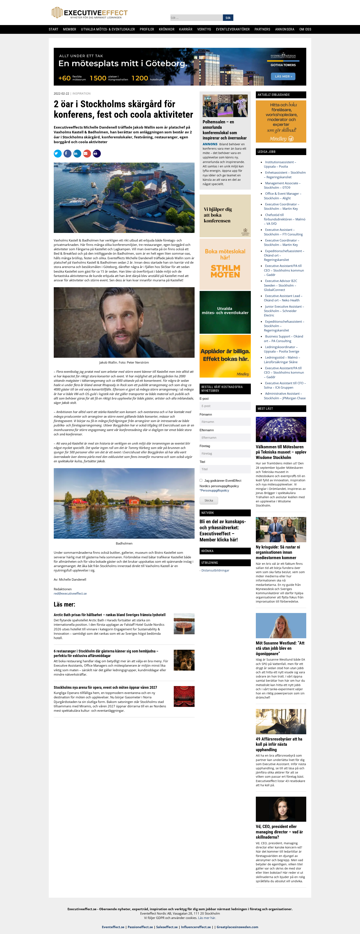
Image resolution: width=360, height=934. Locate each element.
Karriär (187, 29)
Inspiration (81, 93)
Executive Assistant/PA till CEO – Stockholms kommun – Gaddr (284, 270)
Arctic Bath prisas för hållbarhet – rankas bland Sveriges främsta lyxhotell (110, 615)
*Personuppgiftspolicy (214, 490)
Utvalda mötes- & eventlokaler (109, 29)
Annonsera (286, 29)
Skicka (209, 500)
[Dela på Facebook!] (68, 153)
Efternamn (207, 430)
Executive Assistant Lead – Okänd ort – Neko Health (283, 298)
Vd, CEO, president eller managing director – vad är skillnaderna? (279, 832)
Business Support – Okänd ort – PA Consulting (283, 338)
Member (71, 29)
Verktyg (205, 29)
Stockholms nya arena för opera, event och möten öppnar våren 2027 (105, 687)
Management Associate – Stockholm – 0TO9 (282, 185)
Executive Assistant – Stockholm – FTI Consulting (283, 231)
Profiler (148, 29)
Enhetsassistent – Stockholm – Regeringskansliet (285, 174)
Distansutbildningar (215, 570)
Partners (264, 29)
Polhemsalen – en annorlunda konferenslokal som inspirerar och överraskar (225, 129)
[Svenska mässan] (180, 84)
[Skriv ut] (97, 154)
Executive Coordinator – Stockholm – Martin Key (281, 206)
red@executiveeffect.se (70, 593)
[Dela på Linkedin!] (78, 153)
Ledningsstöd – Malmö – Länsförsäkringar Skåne (282, 359)
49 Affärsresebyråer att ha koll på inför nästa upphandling (279, 744)
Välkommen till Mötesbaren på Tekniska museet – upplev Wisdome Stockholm (281, 452)
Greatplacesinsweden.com (237, 927)
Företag (205, 446)
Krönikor (168, 29)
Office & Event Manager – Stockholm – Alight (282, 195)
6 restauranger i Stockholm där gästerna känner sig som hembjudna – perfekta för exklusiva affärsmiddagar (106, 653)
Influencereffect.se (196, 927)
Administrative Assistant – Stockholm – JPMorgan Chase (285, 395)
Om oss (306, 29)
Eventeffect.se (113, 927)
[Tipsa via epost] (88, 153)
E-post (204, 398)
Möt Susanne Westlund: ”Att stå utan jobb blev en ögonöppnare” (280, 648)
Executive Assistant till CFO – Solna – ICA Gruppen (285, 385)
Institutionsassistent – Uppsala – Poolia (280, 164)
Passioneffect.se (140, 927)
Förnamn (206, 414)
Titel (202, 462)
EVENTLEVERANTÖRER (234, 29)
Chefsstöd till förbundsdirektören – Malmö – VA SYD (284, 219)
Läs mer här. (207, 918)
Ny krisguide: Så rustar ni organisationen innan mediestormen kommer (278, 552)
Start (55, 29)
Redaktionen (63, 589)
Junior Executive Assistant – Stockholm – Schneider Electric (284, 310)
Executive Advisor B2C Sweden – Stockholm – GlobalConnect (280, 285)
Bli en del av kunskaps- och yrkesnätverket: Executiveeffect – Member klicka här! (223, 530)
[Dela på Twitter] (59, 153)
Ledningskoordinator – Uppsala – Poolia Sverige (281, 349)
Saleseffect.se (167, 927)
